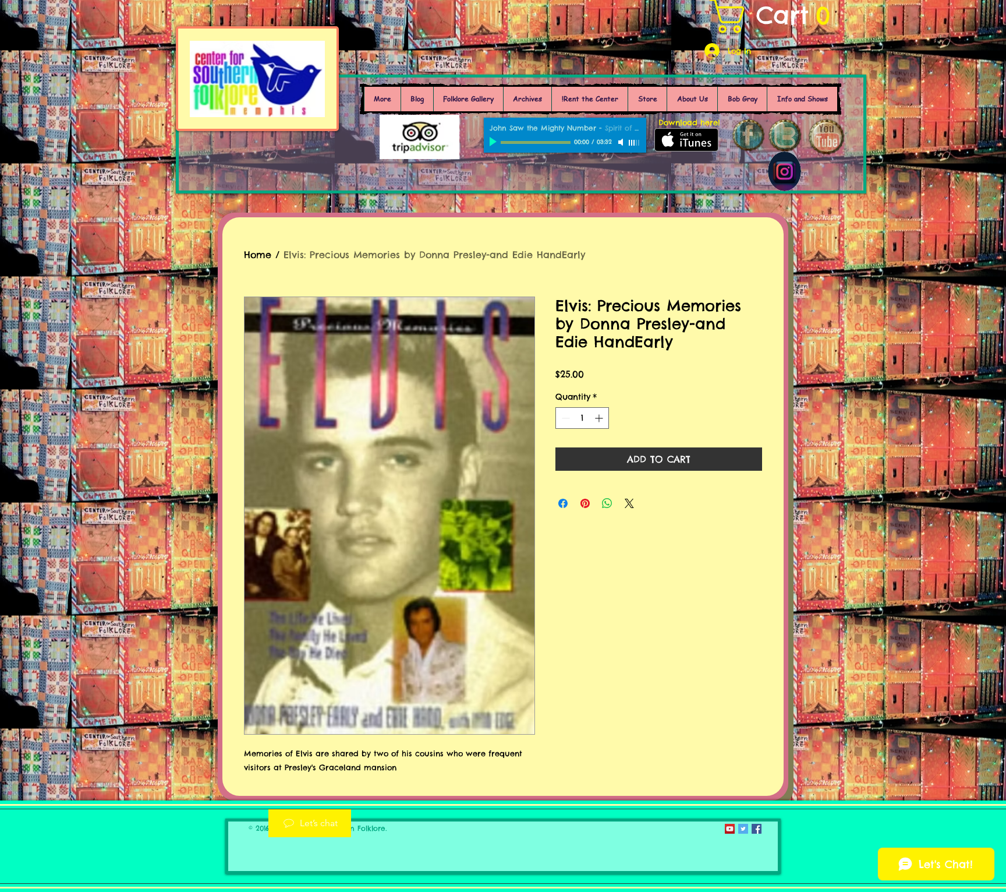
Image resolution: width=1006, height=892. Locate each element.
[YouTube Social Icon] (730, 829)
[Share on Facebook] (563, 503)
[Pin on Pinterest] (585, 503)
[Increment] (600, 418)
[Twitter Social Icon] (743, 829)
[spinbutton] (582, 418)
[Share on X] (629, 503)
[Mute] (622, 142)
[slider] (634, 143)
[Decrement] (564, 418)
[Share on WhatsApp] (607, 503)
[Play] (494, 142)
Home (257, 254)
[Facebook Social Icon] (756, 829)
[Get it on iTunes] (686, 139)
